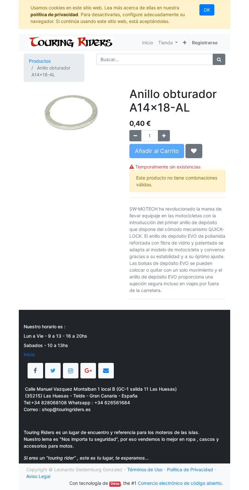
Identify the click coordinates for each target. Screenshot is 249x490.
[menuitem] (147, 43)
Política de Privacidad (190, 469)
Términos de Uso (144, 469)
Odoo (115, 484)
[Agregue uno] (164, 135)
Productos (40, 61)
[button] (184, 43)
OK (207, 10)
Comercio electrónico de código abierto (179, 483)
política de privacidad (54, 14)
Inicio (29, 354)
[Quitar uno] (135, 135)
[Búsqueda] (219, 59)
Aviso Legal (38, 476)
